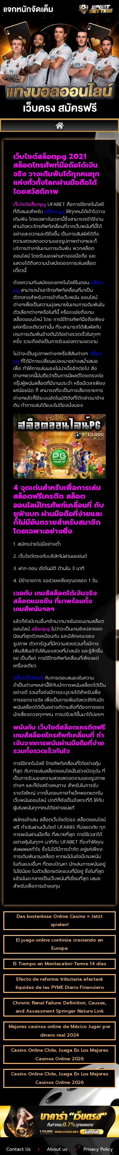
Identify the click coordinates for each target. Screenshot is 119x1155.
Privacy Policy (98, 1149)
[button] (59, 125)
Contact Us (18, 1149)
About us (57, 1149)
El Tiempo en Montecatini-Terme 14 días (59, 963)
